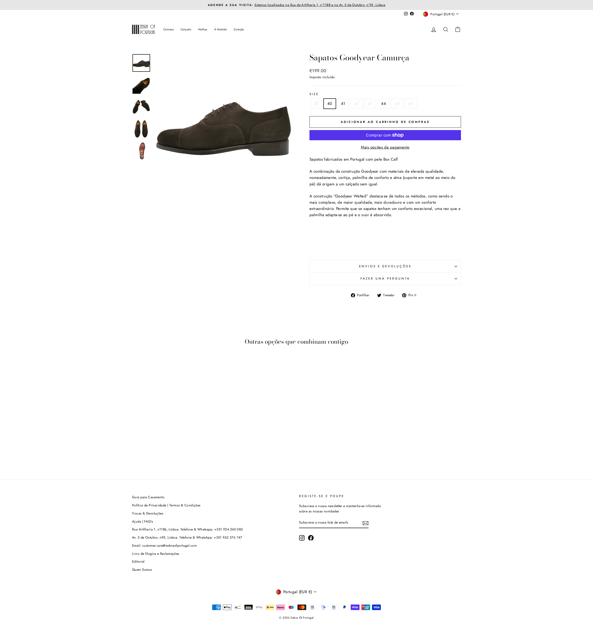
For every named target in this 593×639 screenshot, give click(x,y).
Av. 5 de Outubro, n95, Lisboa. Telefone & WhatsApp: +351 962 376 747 (187, 537)
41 (343, 103)
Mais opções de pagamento (385, 147)
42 (356, 103)
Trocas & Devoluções (147, 513)
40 (329, 103)
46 (410, 103)
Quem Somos (142, 569)
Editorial (138, 561)
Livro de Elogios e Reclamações (155, 553)
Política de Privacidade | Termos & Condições (166, 505)
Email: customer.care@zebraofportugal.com (164, 545)
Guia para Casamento (148, 497)
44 (383, 103)
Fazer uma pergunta (385, 278)
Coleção (239, 29)
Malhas (202, 29)
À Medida (220, 29)
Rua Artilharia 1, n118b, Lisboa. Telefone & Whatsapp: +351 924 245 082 (187, 529)
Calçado (186, 29)
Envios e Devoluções (385, 266)
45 (397, 103)
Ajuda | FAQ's (142, 521)
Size (314, 94)
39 (316, 103)
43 (370, 103)
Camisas (168, 29)
